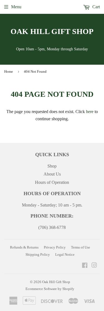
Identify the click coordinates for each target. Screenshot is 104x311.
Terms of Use (80, 247)
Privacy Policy (55, 247)
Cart (95, 6)
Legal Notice (65, 254)
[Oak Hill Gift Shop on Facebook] (85, 265)
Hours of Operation (52, 182)
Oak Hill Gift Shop (52, 31)
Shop (52, 166)
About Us (52, 174)
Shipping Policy (38, 254)
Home (8, 71)
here (89, 111)
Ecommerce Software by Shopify (50, 289)
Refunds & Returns (24, 247)
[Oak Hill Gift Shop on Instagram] (94, 265)
